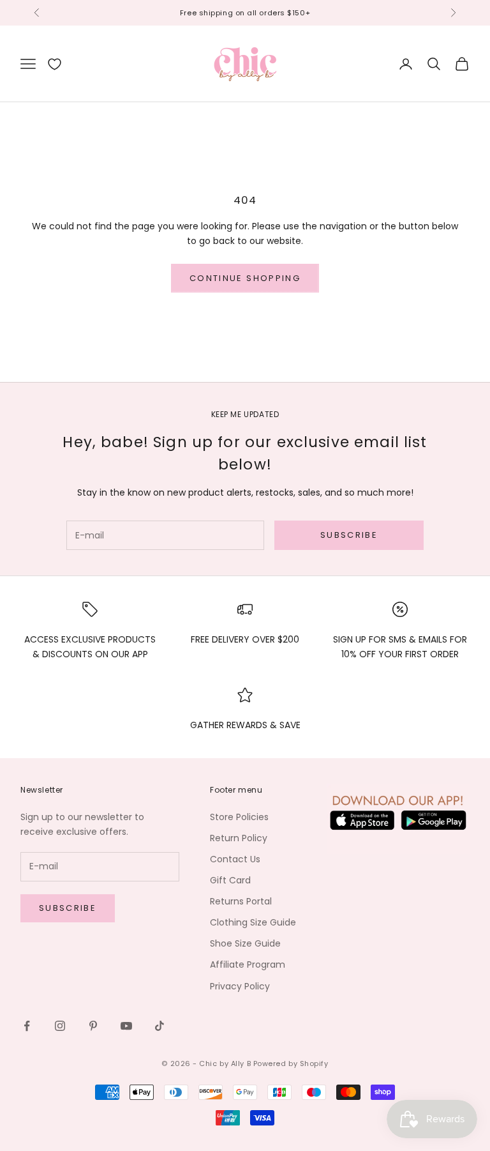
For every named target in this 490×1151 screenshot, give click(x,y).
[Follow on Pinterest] (93, 1025)
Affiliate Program (247, 964)
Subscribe (349, 535)
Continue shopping (245, 278)
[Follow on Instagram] (60, 1025)
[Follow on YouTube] (126, 1025)
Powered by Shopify (291, 1063)
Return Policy (238, 838)
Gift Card (230, 880)
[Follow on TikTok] (159, 1025)
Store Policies (239, 817)
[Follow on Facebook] (26, 1025)
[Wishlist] (54, 64)
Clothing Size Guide (253, 922)
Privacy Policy (240, 986)
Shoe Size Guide (245, 943)
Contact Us (235, 859)
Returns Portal (241, 901)
